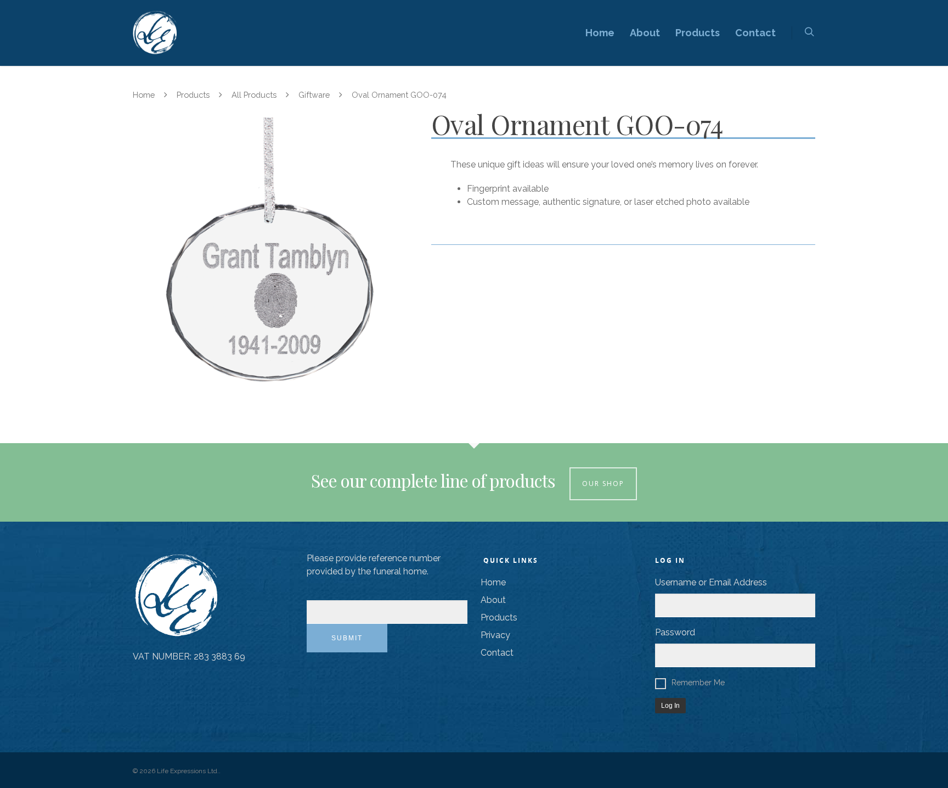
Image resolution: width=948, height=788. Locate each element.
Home (599, 32)
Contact (755, 32)
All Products (254, 94)
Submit (347, 638)
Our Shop (603, 483)
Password (675, 632)
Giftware (314, 94)
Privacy (495, 635)
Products (697, 32)
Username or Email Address (711, 582)
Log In (670, 705)
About (645, 32)
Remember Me (698, 682)
